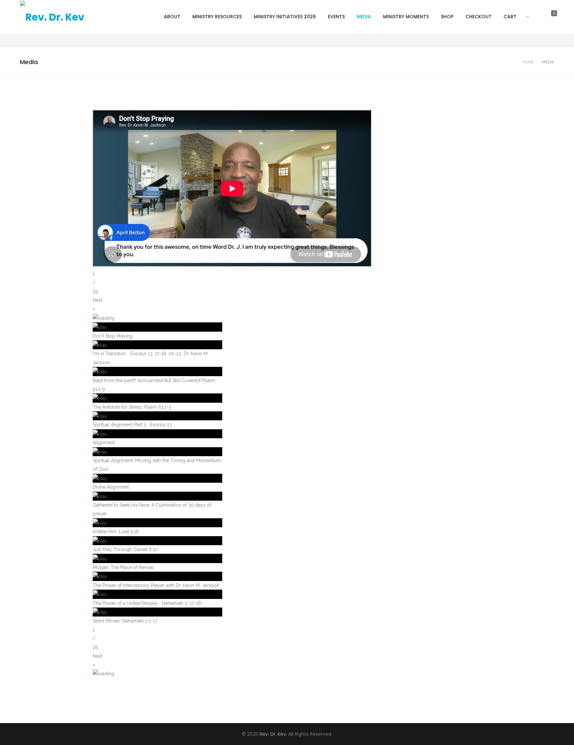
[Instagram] (529, 40)
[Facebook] (509, 40)
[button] (287, 304)
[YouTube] (539, 40)
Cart (510, 16)
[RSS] (549, 40)
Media (364, 16)
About (172, 16)
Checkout (478, 16)
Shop (447, 16)
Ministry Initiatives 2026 (285, 16)
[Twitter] (519, 40)
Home (528, 62)
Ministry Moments (406, 16)
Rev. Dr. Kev (273, 734)
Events (336, 16)
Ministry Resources (217, 16)
